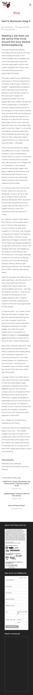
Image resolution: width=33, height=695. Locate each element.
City (6, 612)
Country (19, 619)
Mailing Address (10, 599)
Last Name (8, 593)
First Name (8, 586)
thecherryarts (8, 27)
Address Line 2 (9, 605)
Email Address (10, 580)
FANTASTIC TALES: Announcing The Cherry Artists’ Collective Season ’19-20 (16, 484)
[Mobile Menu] (30, 5)
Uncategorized (9, 29)
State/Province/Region (22, 612)
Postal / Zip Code (10, 619)
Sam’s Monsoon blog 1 (16, 505)
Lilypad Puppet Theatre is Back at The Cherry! (16, 495)
